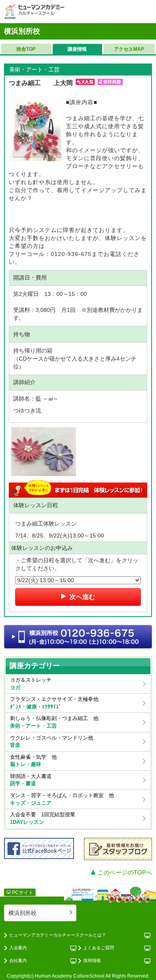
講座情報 (77, 49)
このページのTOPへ (124, 872)
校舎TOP (26, 49)
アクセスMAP (129, 49)
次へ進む (81, 596)
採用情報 (92, 960)
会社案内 (18, 960)
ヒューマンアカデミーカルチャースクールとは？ (57, 934)
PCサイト (22, 892)
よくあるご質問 (98, 947)
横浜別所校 (22, 913)
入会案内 (18, 947)
